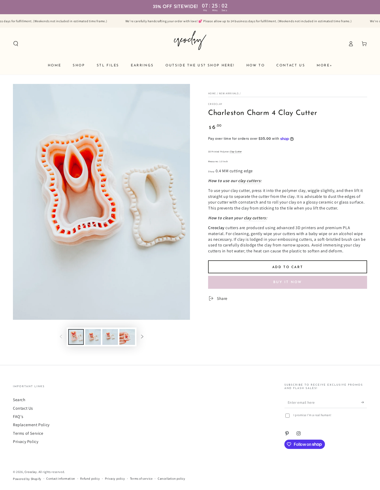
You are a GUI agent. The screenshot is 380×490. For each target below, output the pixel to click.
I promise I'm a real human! (312, 415)
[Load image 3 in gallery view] (110, 337)
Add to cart (287, 267)
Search (19, 399)
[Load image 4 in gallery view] (127, 337)
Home (212, 93)
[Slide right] (142, 337)
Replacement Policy (31, 424)
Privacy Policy (25, 441)
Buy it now (287, 282)
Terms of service (141, 478)
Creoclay (215, 104)
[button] (15, 43)
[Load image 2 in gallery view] (93, 337)
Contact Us (23, 408)
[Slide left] (61, 337)
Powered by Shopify (27, 479)
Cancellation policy (171, 478)
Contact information (60, 478)
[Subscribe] (364, 402)
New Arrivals (229, 93)
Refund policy (90, 478)
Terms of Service (28, 433)
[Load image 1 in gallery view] (76, 337)
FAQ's (18, 416)
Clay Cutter (236, 151)
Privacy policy (115, 478)
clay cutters (249, 180)
